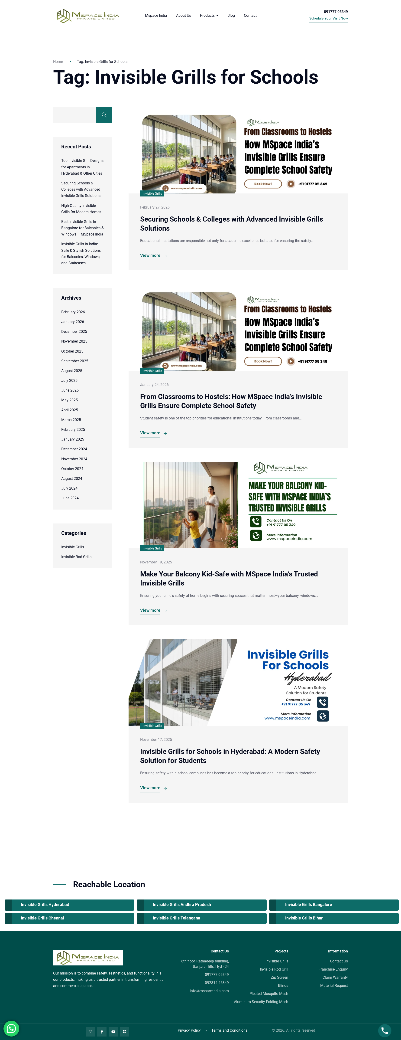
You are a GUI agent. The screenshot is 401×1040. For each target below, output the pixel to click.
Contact (250, 15)
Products (208, 15)
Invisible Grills (72, 547)
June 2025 (70, 390)
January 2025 (72, 439)
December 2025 (74, 331)
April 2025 (69, 410)
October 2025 (72, 351)
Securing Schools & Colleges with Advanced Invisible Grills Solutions (80, 189)
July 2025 (69, 380)
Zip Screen (279, 977)
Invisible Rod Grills (76, 557)
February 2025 (73, 429)
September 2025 (74, 361)
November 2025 (74, 341)
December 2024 (74, 449)
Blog (231, 15)
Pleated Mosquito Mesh (268, 993)
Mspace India (156, 15)
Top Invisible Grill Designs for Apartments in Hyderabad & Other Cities (82, 166)
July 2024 (69, 488)
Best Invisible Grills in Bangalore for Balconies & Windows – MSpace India (82, 227)
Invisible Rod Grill (274, 969)
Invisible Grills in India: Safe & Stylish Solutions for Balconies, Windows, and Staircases (81, 253)
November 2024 (74, 459)
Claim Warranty (335, 977)
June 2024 (70, 498)
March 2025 (71, 420)
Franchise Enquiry (333, 969)
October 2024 (72, 469)
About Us (183, 15)
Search (104, 115)
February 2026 (73, 312)
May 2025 (69, 400)
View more (150, 255)
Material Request (334, 985)
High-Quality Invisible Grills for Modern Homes (81, 208)
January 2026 (72, 322)
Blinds (283, 985)
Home (58, 61)
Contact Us (339, 961)
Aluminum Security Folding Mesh (261, 1002)
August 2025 (71, 371)
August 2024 (71, 478)
